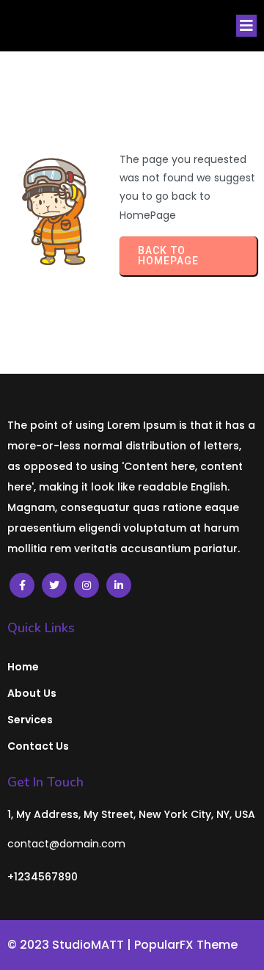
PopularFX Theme (186, 944)
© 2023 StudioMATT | (70, 944)
